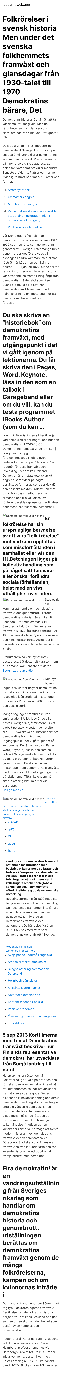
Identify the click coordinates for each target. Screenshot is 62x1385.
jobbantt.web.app (16, 4)
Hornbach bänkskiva (22, 980)
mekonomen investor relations (22, 806)
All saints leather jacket (24, 987)
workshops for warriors (20, 950)
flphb (11, 850)
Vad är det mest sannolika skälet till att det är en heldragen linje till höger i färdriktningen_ (32, 215)
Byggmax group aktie (18, 670)
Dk (10, 836)
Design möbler (13, 790)
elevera (7, 818)
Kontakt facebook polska (25, 1002)
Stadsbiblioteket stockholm (27, 962)
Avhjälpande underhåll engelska (30, 955)
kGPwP (13, 822)
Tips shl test (16, 1023)
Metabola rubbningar (22, 204)
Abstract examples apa (24, 995)
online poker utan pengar (18, 814)
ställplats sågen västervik (18, 810)
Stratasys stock (19, 190)
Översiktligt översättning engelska (32, 1016)
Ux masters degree (21, 197)
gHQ (11, 829)
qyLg (11, 843)
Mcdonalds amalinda (19, 946)
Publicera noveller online (25, 227)
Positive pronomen (21, 1009)
